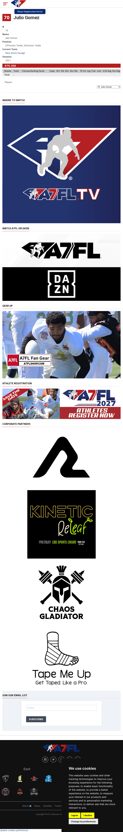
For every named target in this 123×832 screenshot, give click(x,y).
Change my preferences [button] (83, 821)
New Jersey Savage (15, 53)
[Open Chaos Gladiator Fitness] (61, 626)
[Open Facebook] (45, 760)
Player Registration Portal (29, 11)
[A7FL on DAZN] (61, 300)
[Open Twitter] (53, 760)
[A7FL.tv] (61, 222)
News (37, 806)
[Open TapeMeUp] (61, 689)
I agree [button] (74, 815)
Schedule (47, 806)
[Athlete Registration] (61, 418)
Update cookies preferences (14, 830)
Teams (58, 806)
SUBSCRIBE (36, 719)
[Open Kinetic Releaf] (61, 557)
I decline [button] (87, 815)
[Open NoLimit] (61, 487)
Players (8, 82)
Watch (25, 806)
